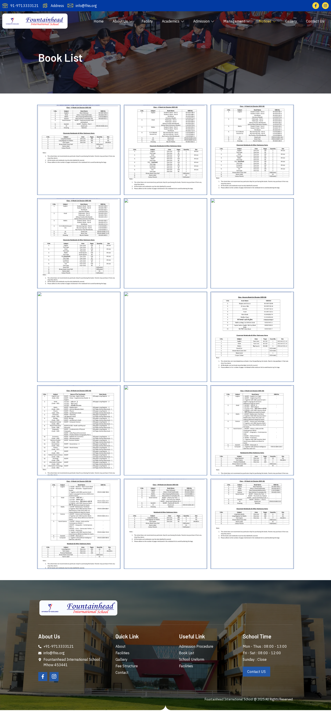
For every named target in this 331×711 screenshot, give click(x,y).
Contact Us (315, 21)
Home (99, 21)
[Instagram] (325, 5)
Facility (147, 21)
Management (234, 21)
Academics (170, 21)
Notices (265, 21)
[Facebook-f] (315, 5)
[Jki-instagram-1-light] (54, 676)
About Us (120, 21)
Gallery (291, 21)
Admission (201, 21)
